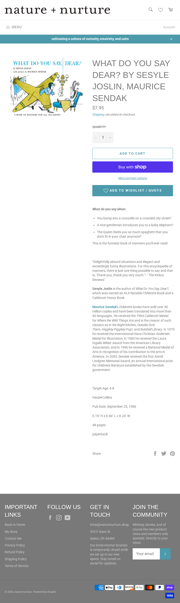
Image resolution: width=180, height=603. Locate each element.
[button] (132, 190)
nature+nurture (23, 591)
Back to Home (15, 525)
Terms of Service (16, 566)
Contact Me (13, 538)
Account (169, 27)
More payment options (132, 178)
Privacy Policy (15, 545)
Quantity (99, 127)
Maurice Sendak (104, 307)
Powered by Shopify (44, 591)
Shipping (98, 114)
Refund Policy (15, 552)
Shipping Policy (16, 559)
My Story (11, 532)
